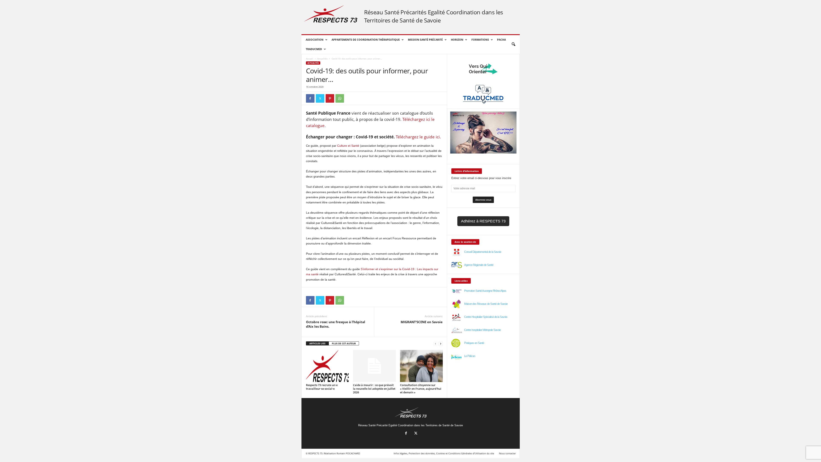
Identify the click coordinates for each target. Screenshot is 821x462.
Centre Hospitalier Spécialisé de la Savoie (485, 316)
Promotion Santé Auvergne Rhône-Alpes (485, 290)
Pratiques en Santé (474, 343)
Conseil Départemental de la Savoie (482, 251)
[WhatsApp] (339, 98)
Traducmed (314, 49)
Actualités (322, 58)
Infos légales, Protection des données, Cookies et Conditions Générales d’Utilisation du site (444, 453)
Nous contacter (507, 453)
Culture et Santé (348, 145)
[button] (513, 44)
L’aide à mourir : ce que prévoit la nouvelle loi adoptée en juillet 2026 (374, 388)
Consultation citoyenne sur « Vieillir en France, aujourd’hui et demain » (420, 388)
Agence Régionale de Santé (478, 265)
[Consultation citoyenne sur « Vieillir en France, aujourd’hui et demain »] (421, 366)
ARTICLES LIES (317, 343)
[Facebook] (310, 98)
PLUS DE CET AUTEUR (344, 343)
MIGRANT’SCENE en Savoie (422, 322)
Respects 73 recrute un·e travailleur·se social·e (322, 387)
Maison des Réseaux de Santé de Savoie (486, 303)
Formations (480, 39)
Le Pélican (469, 356)
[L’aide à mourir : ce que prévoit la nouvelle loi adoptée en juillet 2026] (374, 366)
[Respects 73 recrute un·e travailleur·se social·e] (327, 366)
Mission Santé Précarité (425, 39)
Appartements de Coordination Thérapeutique (366, 39)
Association (314, 39)
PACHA (501, 39)
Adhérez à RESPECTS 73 (483, 221)
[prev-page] (435, 343)
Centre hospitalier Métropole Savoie (482, 330)
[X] (320, 98)
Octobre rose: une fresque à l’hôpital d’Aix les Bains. (335, 324)
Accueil (309, 58)
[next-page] (441, 343)
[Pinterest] (330, 98)
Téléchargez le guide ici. (419, 137)
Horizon (457, 39)
